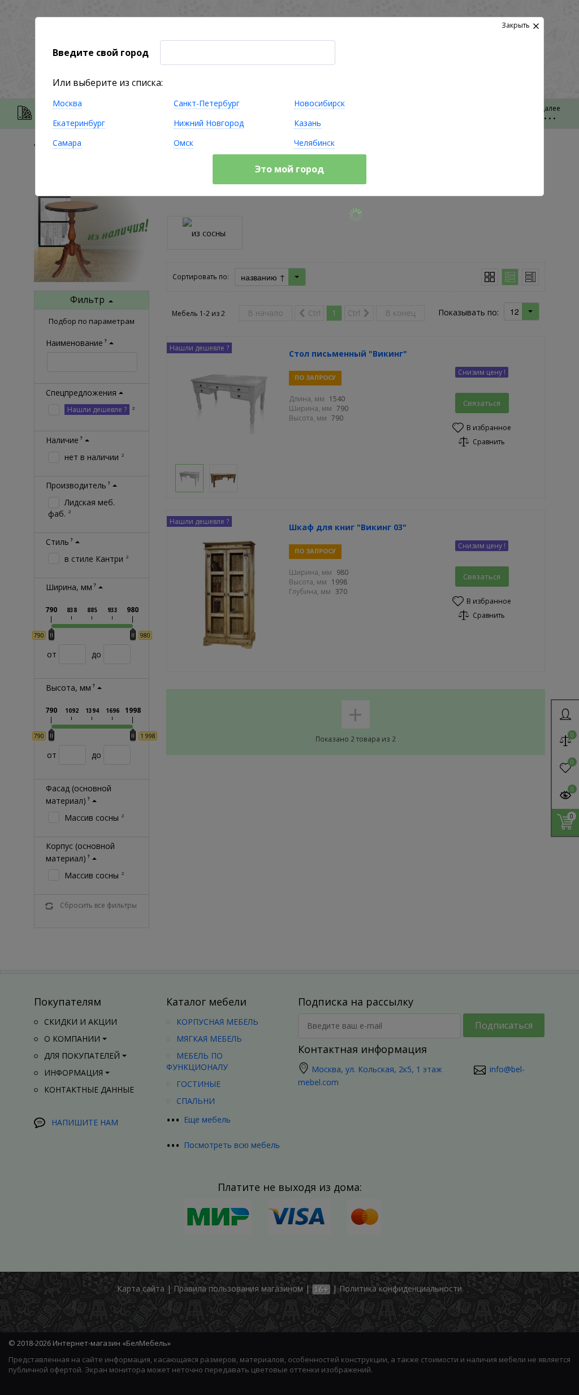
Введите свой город (101, 52)
